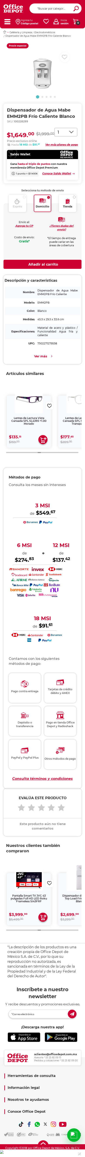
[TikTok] (21, 1124)
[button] (37, 97)
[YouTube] (63, 1124)
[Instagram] (53, 1124)
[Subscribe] (72, 1014)
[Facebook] (29, 1124)
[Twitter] (45, 1124)
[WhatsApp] (37, 1124)
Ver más (40, 356)
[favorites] (46, 21)
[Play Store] (61, 1037)
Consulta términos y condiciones (42, 779)
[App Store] (24, 1037)
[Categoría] (7, 21)
